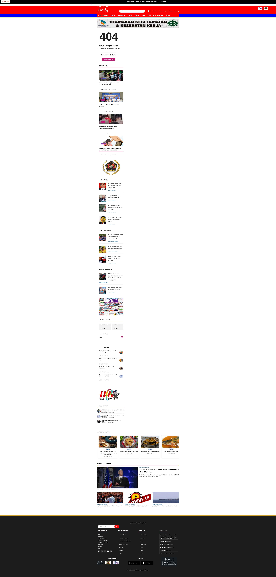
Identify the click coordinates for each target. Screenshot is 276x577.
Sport (154, 15)
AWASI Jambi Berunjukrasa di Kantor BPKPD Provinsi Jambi (109, 83)
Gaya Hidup (160, 15)
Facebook (155, 11)
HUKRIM (103, 100)
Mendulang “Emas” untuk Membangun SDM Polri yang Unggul (115, 185)
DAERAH (116, 328)
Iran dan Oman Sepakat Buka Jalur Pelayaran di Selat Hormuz (165, 505)
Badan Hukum (100, 544)
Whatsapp (176, 11)
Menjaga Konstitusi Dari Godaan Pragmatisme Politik (115, 219)
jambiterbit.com (137, 570)
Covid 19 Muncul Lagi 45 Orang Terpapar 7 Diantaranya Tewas (137, 505)
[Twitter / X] (105, 551)
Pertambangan (121, 15)
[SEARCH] (141, 11)
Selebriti (130, 15)
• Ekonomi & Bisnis (123, 538)
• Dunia (120, 553)
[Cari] (117, 526)
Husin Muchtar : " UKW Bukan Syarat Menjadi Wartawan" (114, 258)
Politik (149, 15)
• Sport (141, 547)
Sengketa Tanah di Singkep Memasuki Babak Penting (107, 351)
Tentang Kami (100, 536)
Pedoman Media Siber (102, 538)
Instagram (165, 11)
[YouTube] (108, 551)
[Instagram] (102, 551)
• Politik (121, 550)
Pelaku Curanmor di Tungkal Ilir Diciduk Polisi (108, 359)
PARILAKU (103, 143)
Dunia (143, 15)
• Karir (141, 541)
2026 (111, 337)
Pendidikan (105, 15)
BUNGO (103, 328)
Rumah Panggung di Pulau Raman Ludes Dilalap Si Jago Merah (108, 375)
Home (99, 15)
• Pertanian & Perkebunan (124, 541)
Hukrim (137, 15)
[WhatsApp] (111, 551)
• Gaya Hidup (143, 544)
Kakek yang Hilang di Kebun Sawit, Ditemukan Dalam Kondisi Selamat (120, 1)
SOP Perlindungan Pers (102, 540)
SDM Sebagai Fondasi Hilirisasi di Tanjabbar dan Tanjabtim (115, 207)
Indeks (168, 15)
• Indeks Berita (122, 534)
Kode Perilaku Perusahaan (103, 542)
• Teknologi (121, 547)
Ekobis (113, 15)
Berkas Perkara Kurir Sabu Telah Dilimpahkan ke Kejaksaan (108, 127)
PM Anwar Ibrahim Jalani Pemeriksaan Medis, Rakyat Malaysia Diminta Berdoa (109, 506)
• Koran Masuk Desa (123, 544)
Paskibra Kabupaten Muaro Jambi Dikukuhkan (106, 367)
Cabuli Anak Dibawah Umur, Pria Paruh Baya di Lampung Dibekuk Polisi (110, 149)
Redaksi (99, 534)
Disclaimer (100, 546)
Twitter (160, 11)
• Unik (141, 553)
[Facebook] (99, 551)
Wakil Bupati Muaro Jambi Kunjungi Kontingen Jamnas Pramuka (115, 236)
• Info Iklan (142, 538)
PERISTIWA (103, 78)
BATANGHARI (104, 325)
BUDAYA (116, 325)
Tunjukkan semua (108, 59)
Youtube (171, 11)
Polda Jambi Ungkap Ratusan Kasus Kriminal (109, 105)
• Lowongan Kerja (143, 534)
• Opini (141, 550)
